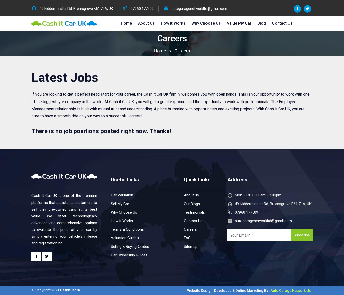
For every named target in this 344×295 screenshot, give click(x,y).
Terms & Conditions (127, 229)
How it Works (173, 23)
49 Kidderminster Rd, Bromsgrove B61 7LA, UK (76, 9)
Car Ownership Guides (129, 255)
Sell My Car (120, 204)
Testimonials (194, 212)
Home (126, 23)
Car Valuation (122, 195)
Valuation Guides (125, 238)
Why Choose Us (206, 23)
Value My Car (239, 23)
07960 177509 (142, 9)
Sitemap (190, 246)
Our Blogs (192, 204)
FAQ (187, 238)
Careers (190, 229)
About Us (146, 23)
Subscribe (302, 235)
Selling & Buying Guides (130, 246)
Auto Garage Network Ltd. (292, 291)
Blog (261, 23)
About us (191, 195)
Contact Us (282, 23)
